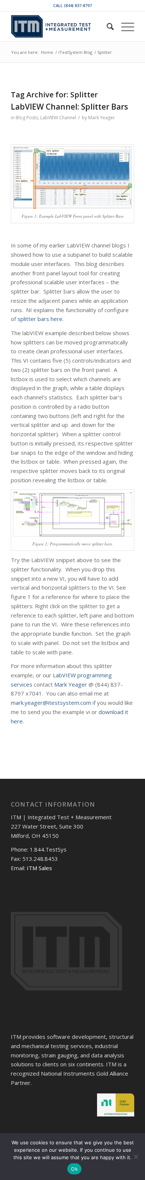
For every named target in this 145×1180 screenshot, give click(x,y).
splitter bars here (39, 318)
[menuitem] (106, 26)
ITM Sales (39, 868)
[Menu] (124, 26)
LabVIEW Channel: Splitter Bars (69, 106)
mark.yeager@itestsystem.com (51, 702)
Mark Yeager (101, 117)
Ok (74, 1169)
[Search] (106, 26)
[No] (135, 1156)
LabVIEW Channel (58, 117)
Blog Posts (27, 117)
